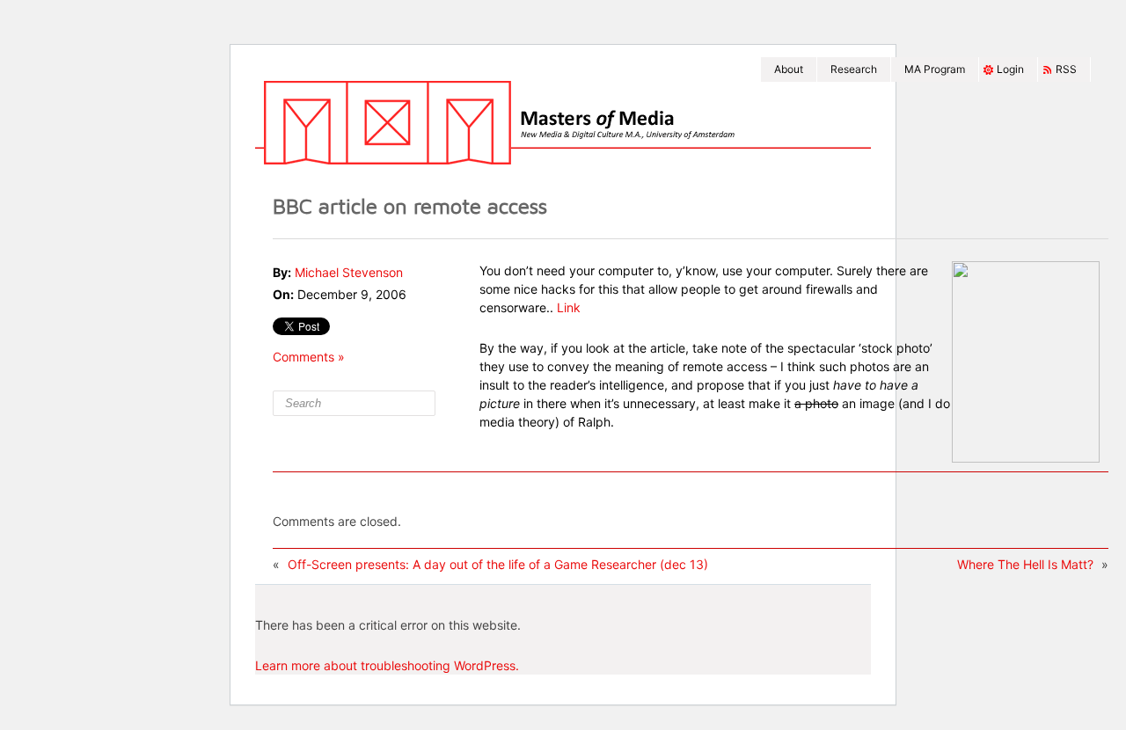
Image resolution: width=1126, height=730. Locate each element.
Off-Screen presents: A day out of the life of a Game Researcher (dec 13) (498, 564)
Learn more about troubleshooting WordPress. (387, 665)
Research (853, 69)
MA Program (934, 69)
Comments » (309, 356)
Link (569, 307)
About (788, 69)
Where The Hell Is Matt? (1025, 564)
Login (1010, 69)
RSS (1066, 69)
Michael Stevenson (349, 272)
